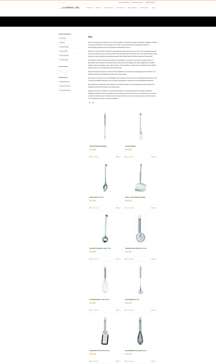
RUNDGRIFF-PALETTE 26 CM (99, 350)
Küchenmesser (64, 46)
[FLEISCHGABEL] (140, 126)
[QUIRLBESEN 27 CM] (140, 280)
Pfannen (62, 42)
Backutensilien (64, 55)
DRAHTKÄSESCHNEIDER (98, 146)
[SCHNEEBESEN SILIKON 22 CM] (140, 331)
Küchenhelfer (64, 51)
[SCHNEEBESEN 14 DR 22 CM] (105, 280)
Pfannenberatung (65, 86)
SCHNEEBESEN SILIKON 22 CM (135, 350)
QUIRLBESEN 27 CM (132, 299)
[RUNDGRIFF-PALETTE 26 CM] (105, 331)
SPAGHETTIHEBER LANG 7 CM (100, 248)
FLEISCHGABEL (130, 146)
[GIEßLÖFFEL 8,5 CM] (105, 177)
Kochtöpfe (63, 38)
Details (119, 156)
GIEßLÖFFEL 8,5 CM (96, 197)
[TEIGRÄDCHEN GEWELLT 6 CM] (140, 228)
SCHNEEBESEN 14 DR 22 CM (99, 299)
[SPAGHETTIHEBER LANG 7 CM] (105, 228)
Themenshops (64, 59)
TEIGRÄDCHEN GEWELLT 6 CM (136, 248)
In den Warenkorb (95, 156)
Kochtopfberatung (65, 90)
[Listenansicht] (93, 102)
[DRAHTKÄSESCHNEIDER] (105, 126)
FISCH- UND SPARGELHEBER (135, 197)
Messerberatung (65, 81)
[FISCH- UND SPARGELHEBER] (140, 177)
